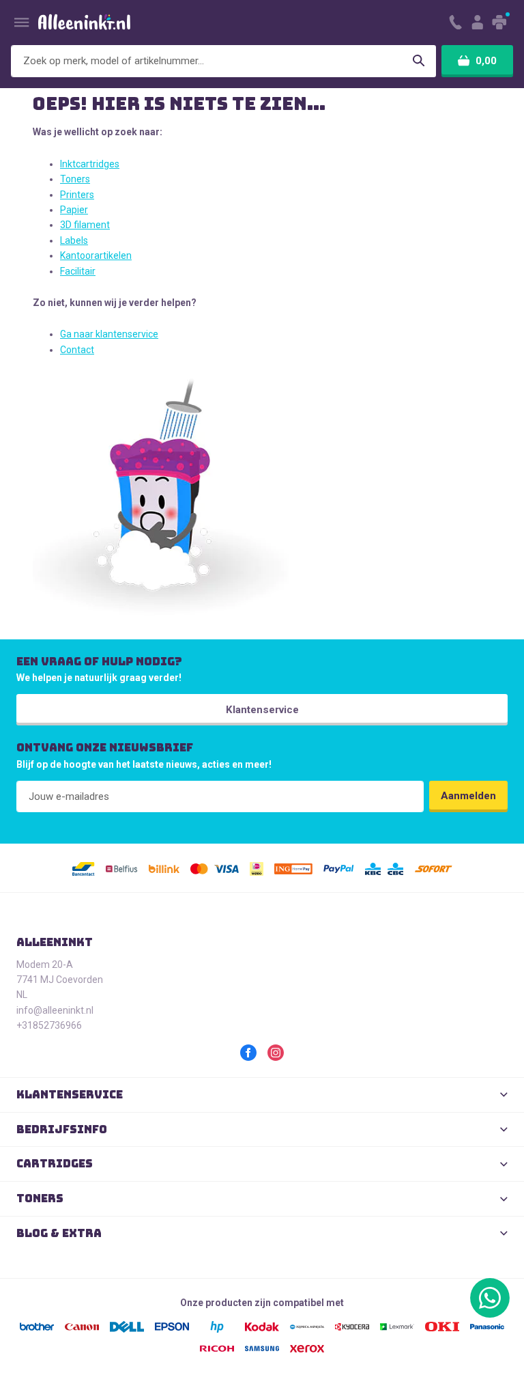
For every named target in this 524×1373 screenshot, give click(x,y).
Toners (75, 179)
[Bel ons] (455, 23)
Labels (74, 240)
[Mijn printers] (501, 23)
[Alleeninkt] (84, 22)
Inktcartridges (89, 163)
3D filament (85, 224)
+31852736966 (49, 1025)
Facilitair (78, 271)
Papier (74, 209)
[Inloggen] (477, 23)
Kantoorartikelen (96, 255)
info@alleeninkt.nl (54, 1010)
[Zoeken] (418, 61)
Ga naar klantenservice (109, 334)
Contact (77, 349)
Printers (77, 194)
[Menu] (22, 23)
